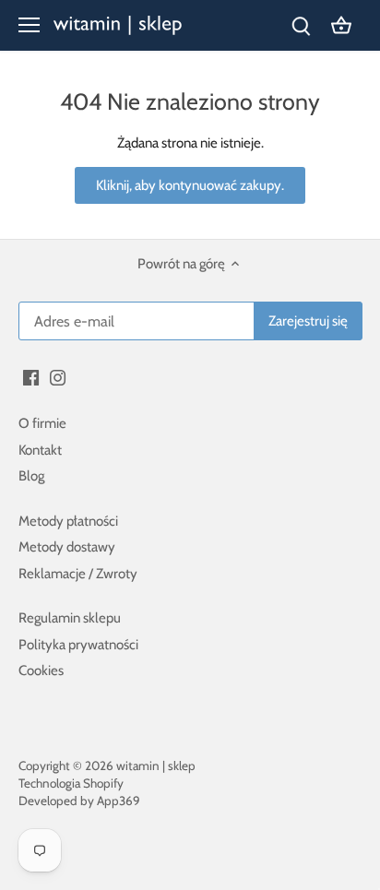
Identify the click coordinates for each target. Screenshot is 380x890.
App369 (118, 800)
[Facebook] (31, 376)
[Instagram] (57, 376)
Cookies (41, 670)
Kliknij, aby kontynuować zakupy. (190, 185)
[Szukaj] (300, 25)
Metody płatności (68, 521)
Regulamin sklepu (69, 618)
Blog (31, 476)
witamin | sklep (156, 765)
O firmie (42, 423)
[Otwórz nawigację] (29, 25)
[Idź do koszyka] (341, 25)
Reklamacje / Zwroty (77, 573)
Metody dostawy (66, 547)
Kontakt (40, 450)
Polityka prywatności (78, 644)
